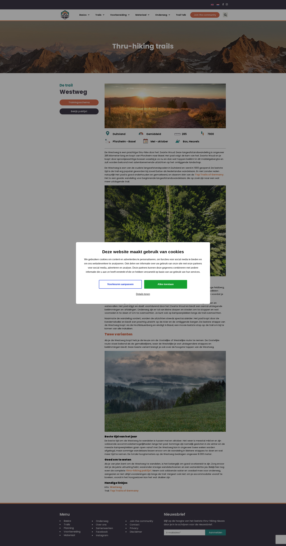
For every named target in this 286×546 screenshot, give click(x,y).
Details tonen (143, 294)
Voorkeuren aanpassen (120, 284)
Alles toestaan (166, 284)
